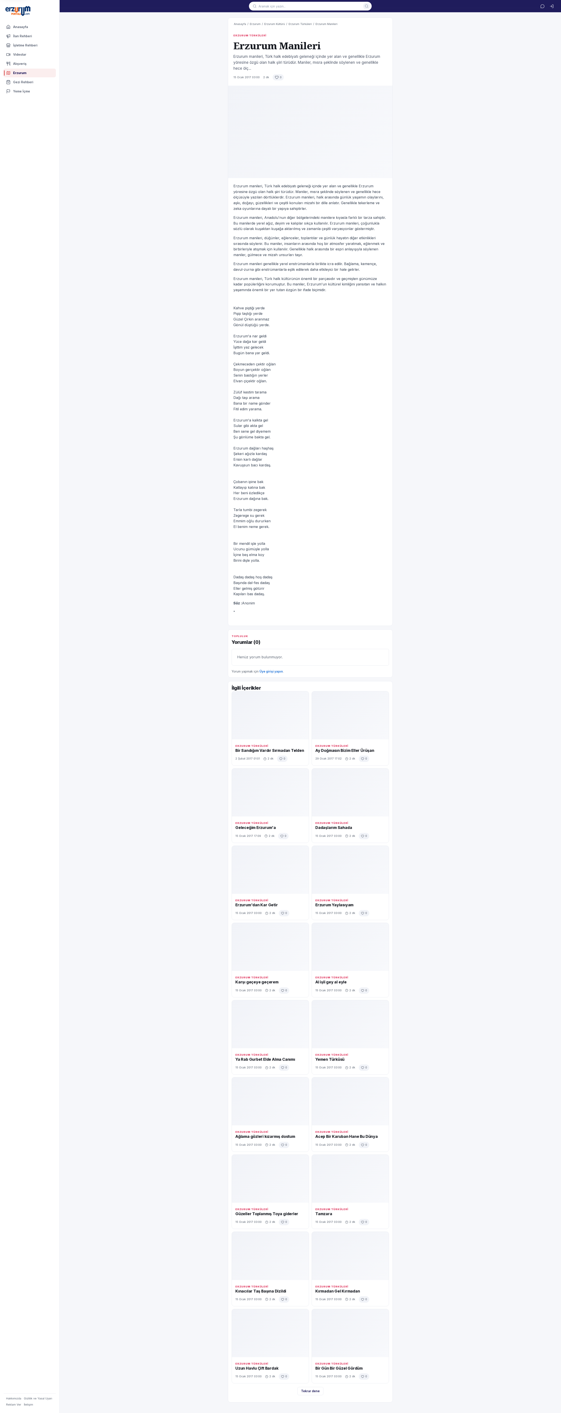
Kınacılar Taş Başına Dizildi (260, 1291)
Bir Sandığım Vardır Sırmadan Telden (269, 750)
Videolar (19, 54)
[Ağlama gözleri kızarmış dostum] (270, 1101)
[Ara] (366, 6)
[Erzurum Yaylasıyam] (350, 870)
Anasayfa (20, 27)
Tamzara (323, 1213)
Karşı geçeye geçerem (257, 982)
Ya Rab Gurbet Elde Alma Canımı (265, 1059)
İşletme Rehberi (25, 45)
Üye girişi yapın (271, 671)
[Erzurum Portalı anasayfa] (18, 11)
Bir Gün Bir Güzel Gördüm (339, 1368)
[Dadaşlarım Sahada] (350, 792)
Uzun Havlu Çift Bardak (256, 1368)
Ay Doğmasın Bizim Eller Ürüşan (344, 750)
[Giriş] (551, 6)
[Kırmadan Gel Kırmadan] (350, 1256)
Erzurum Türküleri (300, 24)
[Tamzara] (350, 1179)
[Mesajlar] (542, 6)
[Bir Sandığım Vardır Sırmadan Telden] (270, 715)
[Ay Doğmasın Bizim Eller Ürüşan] (350, 715)
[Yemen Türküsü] (350, 1024)
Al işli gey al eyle (331, 982)
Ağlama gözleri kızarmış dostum (265, 1136)
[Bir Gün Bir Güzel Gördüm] (350, 1333)
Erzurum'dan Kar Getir (256, 905)
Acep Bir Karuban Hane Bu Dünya (346, 1136)
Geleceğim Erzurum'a (255, 827)
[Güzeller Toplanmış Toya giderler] (270, 1179)
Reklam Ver (13, 1404)
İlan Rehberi (22, 36)
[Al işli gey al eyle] (350, 947)
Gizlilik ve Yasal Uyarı (38, 1398)
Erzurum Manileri (326, 24)
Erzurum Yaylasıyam (334, 905)
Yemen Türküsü (329, 1059)
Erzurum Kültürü (274, 24)
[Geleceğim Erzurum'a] (270, 792)
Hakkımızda (13, 1398)
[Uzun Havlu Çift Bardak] (270, 1333)
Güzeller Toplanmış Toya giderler (266, 1213)
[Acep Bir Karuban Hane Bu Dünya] (350, 1101)
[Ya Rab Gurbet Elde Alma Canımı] (270, 1024)
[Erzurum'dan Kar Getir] (270, 870)
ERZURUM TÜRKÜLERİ (249, 35)
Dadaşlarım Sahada (333, 827)
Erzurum (255, 24)
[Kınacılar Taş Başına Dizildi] (270, 1256)
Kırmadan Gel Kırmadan (337, 1291)
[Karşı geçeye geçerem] (270, 947)
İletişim (28, 1404)
